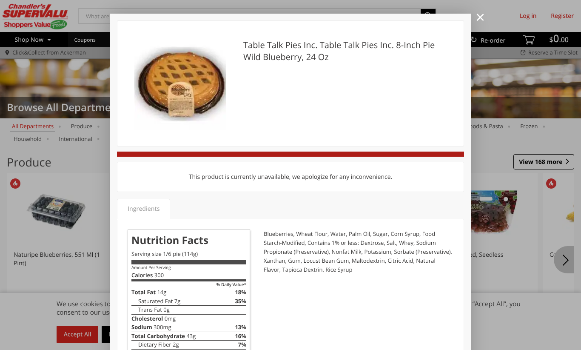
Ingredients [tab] (143, 209)
